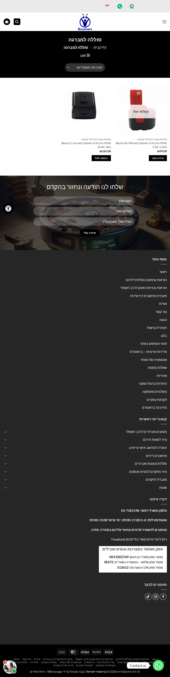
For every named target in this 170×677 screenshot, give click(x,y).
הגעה (163, 320)
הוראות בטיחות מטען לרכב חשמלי (143, 288)
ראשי (163, 272)
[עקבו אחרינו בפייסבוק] (163, 596)
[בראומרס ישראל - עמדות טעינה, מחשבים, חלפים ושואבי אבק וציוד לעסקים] (85, 21)
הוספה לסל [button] (101, 158)
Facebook (118, 539)
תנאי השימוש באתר (153, 343)
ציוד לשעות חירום (155, 439)
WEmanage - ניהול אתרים (46, 671)
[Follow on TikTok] (148, 596)
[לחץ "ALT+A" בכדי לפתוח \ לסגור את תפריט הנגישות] (8, 208)
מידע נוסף (158, 158)
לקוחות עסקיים (157, 399)
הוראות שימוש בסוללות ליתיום (146, 280)
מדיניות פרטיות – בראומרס (148, 351)
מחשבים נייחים (156, 456)
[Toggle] (5, 431)
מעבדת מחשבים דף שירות (148, 296)
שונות (163, 487)
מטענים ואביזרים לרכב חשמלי (146, 432)
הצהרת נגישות (157, 328)
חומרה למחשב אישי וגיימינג (148, 447)
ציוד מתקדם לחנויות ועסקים (148, 471)
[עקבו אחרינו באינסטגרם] (155, 596)
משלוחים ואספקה (154, 391)
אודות (163, 304)
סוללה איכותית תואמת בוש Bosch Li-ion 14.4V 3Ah (86, 145)
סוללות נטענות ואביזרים (151, 463)
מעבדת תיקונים (156, 479)
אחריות (162, 375)
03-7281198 (130, 510)
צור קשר (161, 312)
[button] (164, 22)
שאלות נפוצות (157, 367)
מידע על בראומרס (154, 407)
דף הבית (100, 47)
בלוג (164, 336)
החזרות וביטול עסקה (153, 383)
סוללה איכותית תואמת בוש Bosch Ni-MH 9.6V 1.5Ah (141, 145)
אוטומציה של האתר (153, 360)
